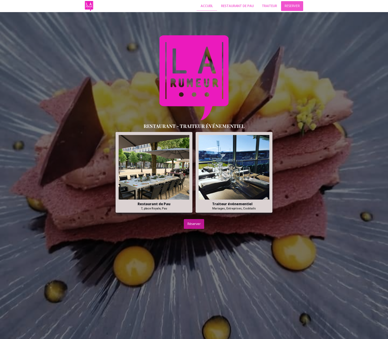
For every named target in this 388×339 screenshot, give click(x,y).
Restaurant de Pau (237, 6)
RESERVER (292, 6)
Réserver (194, 224)
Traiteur (269, 6)
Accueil (207, 6)
